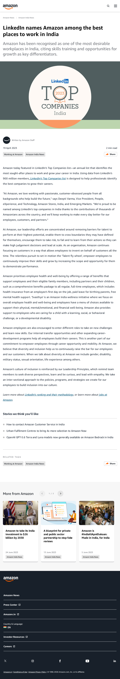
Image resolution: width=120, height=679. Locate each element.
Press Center (10, 604)
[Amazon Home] (10, 7)
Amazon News (9, 18)
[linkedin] (114, 661)
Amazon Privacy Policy (37, 672)
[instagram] (32, 661)
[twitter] (5, 661)
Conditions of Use (20, 672)
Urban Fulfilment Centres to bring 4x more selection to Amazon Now (46, 430)
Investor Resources (14, 636)
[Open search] (108, 6)
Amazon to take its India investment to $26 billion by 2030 (20, 534)
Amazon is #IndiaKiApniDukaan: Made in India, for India (96, 534)
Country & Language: (13, 624)
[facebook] (60, 661)
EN (9, 627)
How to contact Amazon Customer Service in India (35, 424)
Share (112, 154)
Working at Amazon (13, 154)
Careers (8, 646)
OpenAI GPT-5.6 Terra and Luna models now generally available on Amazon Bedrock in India (59, 437)
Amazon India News (26, 18)
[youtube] (87, 661)
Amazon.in (10, 614)
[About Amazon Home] (11, 579)
